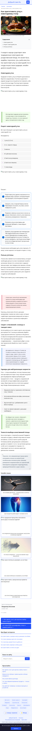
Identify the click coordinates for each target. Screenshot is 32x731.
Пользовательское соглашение (12, 719)
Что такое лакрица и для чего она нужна (11, 639)
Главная (3, 6)
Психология (24, 702)
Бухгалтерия (23, 708)
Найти (27, 658)
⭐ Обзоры (24, 713)
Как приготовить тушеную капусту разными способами (15, 636)
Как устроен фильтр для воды (10, 678)
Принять (16, 728)
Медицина (7, 702)
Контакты (21, 718)
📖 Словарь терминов (11, 713)
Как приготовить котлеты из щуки (10, 647)
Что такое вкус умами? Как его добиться (11, 642)
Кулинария (9, 6)
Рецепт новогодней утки (10, 44)
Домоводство (27, 705)
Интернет (4, 705)
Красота (19, 705)
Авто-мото (7, 700)
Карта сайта (24, 719)
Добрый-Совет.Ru (14, 2)
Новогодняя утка (8, 42)
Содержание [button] (16, 39)
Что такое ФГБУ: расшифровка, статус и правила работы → (13, 626)
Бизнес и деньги (16, 700)
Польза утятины (8, 46)
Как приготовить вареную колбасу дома (11, 645)
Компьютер (12, 705)
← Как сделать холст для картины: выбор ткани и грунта (14, 620)
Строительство (15, 702)
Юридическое (14, 708)
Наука (7, 708)
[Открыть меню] (28, 2)
